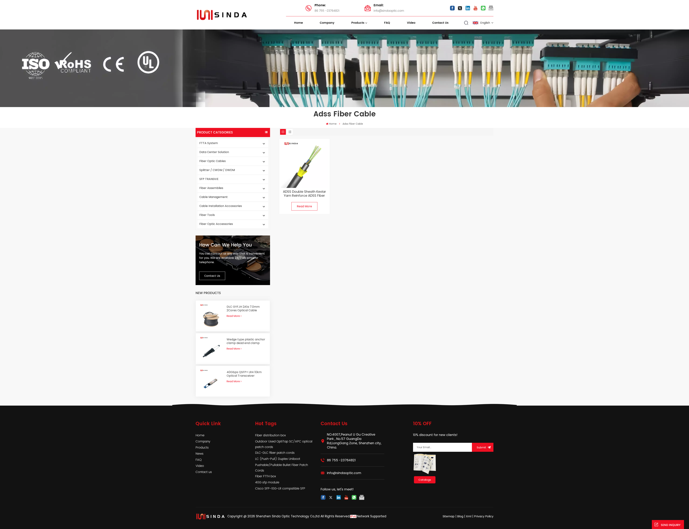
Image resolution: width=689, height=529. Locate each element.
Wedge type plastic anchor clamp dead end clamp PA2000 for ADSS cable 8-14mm (246, 341)
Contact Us (212, 276)
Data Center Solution (214, 152)
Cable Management (213, 197)
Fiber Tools (207, 215)
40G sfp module (267, 482)
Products (357, 22)
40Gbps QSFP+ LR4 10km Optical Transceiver (244, 374)
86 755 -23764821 (327, 8)
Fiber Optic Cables (212, 161)
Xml (468, 516)
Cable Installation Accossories (220, 206)
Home (298, 22)
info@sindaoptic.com (389, 8)
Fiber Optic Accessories (216, 224)
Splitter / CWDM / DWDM (217, 170)
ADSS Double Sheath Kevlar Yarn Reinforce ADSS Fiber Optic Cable (304, 194)
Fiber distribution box (270, 435)
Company (327, 22)
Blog (460, 516)
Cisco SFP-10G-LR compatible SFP (280, 488)
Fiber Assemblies (211, 188)
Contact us (440, 22)
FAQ (387, 22)
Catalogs (424, 480)
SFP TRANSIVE (209, 179)
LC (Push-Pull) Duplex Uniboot (277, 458)
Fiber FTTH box (265, 476)
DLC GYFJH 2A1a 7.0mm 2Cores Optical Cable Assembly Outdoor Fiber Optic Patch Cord (244, 308)
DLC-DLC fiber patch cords (275, 452)
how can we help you (225, 245)
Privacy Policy (483, 516)
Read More (233, 316)
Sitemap (448, 516)
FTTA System (208, 143)
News (199, 453)
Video (411, 22)
